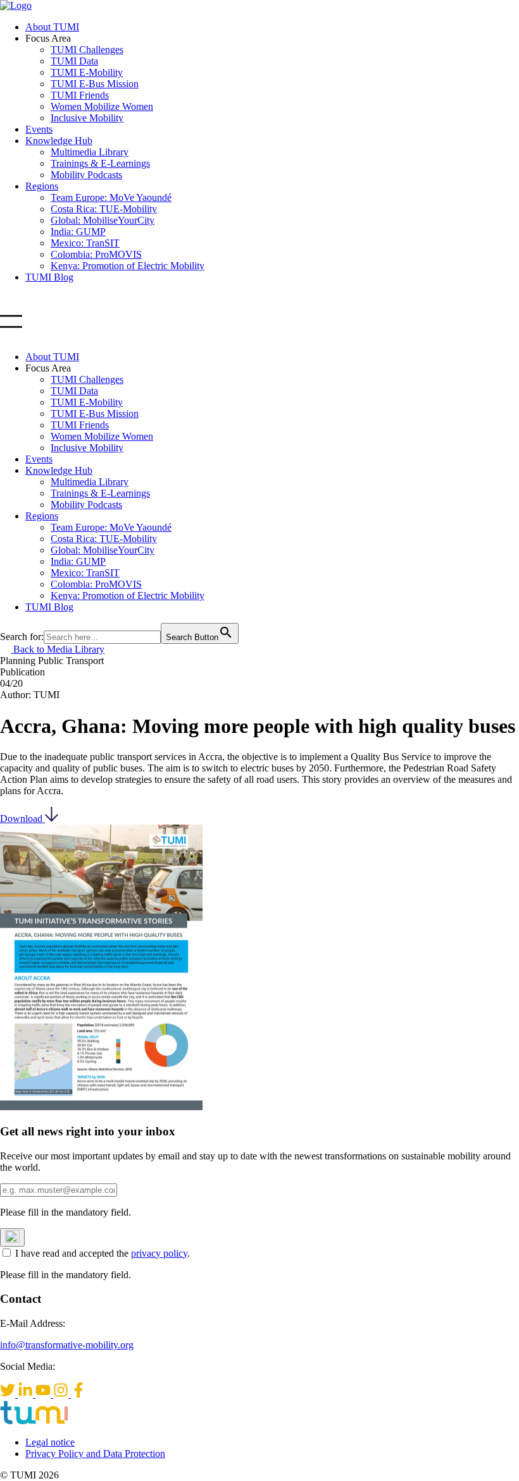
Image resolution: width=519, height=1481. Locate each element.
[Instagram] (62, 1394)
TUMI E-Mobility (87, 72)
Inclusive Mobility (87, 117)
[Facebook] (78, 1394)
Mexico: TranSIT (85, 243)
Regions (41, 186)
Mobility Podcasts (86, 174)
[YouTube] (44, 1394)
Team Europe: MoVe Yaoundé (111, 197)
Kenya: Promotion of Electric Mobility (127, 265)
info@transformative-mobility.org (67, 1344)
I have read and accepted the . (102, 1253)
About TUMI (52, 26)
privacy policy (159, 1253)
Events (39, 129)
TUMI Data (74, 61)
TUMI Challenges (87, 49)
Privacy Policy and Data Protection (95, 1453)
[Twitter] (9, 1394)
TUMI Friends (80, 95)
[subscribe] (12, 1237)
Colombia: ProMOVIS (96, 254)
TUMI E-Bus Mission (95, 83)
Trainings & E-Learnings (100, 163)
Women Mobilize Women (102, 106)
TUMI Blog (49, 277)
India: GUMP (78, 231)
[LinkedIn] (26, 1394)
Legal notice (50, 1442)
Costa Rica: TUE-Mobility (104, 208)
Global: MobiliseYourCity (102, 220)
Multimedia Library (89, 152)
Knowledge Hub (58, 140)
